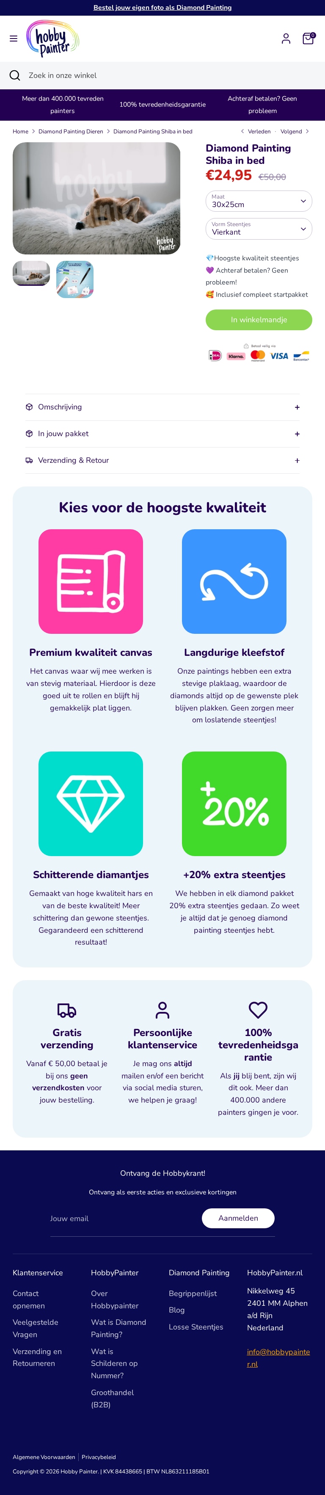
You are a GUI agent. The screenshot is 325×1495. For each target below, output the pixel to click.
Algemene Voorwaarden (44, 1457)
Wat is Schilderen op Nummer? (114, 1363)
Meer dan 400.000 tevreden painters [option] (63, 105)
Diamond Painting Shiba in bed (153, 131)
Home (20, 131)
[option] (97, 201)
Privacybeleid (99, 1457)
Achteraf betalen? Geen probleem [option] (262, 105)
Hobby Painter (79, 1471)
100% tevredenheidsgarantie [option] (162, 104)
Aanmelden (238, 1218)
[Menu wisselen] (13, 38)
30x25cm (228, 204)
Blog (177, 1310)
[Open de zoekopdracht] (14, 75)
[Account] (286, 36)
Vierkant (226, 232)
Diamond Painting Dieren (71, 131)
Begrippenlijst (193, 1293)
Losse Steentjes (196, 1327)
